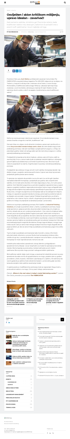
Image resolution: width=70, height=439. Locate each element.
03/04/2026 (29, 304)
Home (8, 10)
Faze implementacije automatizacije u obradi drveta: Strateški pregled (50, 332)
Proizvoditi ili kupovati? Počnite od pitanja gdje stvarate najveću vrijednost (50, 337)
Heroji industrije (12, 388)
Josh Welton (25, 79)
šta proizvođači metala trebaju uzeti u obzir (26, 146)
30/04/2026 (10, 306)
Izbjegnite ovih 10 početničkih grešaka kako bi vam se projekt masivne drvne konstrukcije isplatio (50, 347)
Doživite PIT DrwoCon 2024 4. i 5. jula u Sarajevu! (51, 375)
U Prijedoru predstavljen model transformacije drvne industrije (34, 300)
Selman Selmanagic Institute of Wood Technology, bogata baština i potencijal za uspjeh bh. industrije (51, 353)
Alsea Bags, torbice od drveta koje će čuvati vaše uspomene (21, 351)
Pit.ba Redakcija (12, 32)
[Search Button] (62, 319)
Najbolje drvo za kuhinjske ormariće (48, 372)
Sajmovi (10, 384)
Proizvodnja (10, 404)
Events (8, 379)
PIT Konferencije (12, 401)
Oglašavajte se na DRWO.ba (24, 431)
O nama (13, 431)
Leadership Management (15, 394)
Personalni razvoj (13, 398)
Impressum (7, 431)
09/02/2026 (49, 304)
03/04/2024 (24, 32)
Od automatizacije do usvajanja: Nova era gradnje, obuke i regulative (55, 300)
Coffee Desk (10, 376)
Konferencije (12, 382)
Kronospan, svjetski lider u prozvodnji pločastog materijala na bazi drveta (50, 358)
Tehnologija (10, 407)
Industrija (13, 10)
